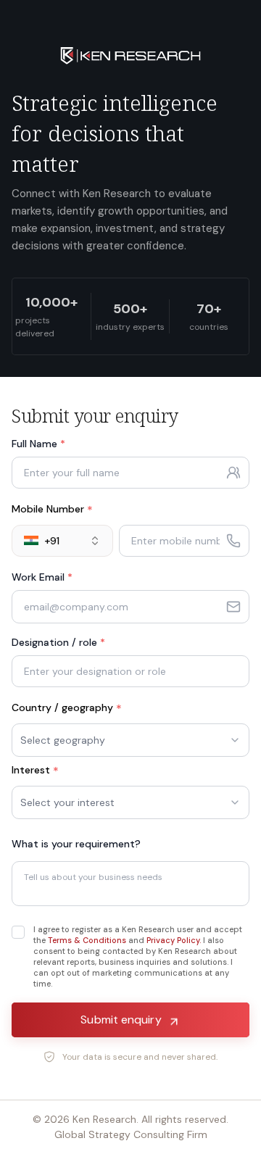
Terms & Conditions (87, 940)
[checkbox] (18, 932)
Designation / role (58, 642)
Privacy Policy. (173, 940)
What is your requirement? (76, 843)
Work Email (42, 577)
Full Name (38, 443)
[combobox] (62, 541)
